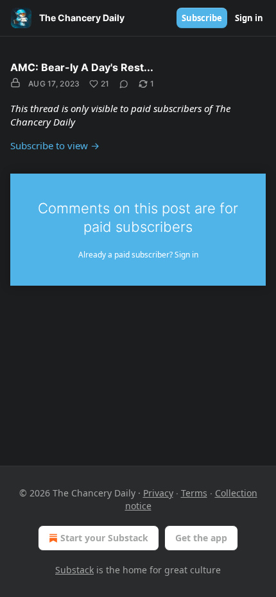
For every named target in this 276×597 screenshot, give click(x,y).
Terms (194, 493)
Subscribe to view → (54, 145)
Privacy (158, 493)
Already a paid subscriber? (138, 254)
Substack (74, 570)
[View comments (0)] (124, 84)
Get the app (201, 538)
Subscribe (202, 18)
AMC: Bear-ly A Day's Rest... (81, 67)
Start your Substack (104, 538)
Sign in (249, 18)
